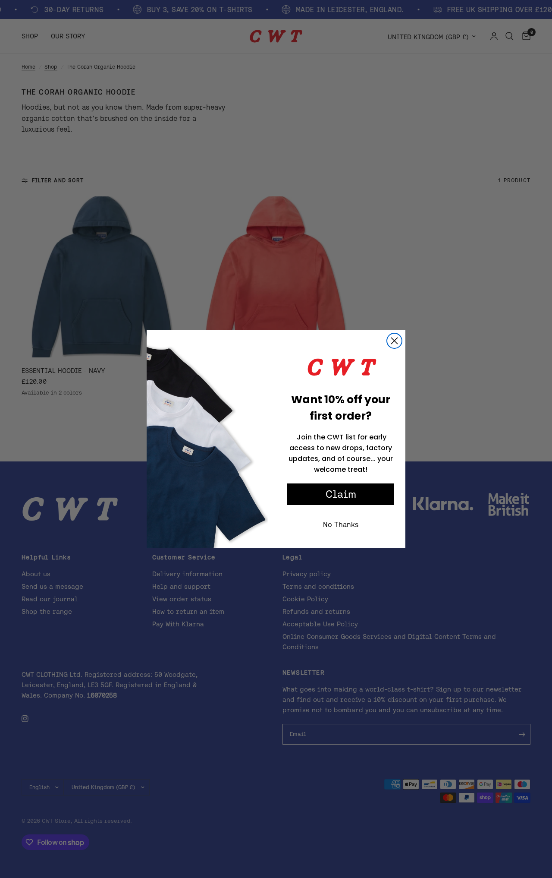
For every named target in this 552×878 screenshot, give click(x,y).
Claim (341, 494)
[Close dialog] (394, 340)
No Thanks (340, 524)
